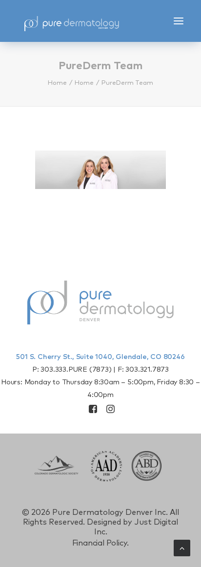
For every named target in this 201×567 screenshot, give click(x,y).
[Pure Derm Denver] (80, 21)
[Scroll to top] (182, 547)
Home (57, 83)
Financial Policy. (100, 543)
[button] (178, 21)
